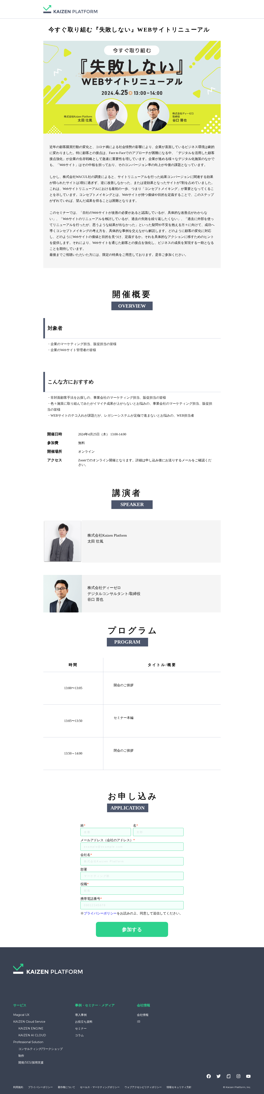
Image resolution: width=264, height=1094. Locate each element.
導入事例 (81, 1015)
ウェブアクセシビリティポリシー (143, 1087)
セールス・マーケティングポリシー (100, 1087)
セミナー (81, 1028)
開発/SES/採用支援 (31, 1062)
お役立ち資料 (83, 1021)
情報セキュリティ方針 (179, 1087)
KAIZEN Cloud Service (29, 1021)
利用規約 (18, 1087)
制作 (21, 1056)
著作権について (66, 1087)
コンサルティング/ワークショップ (40, 1049)
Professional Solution (28, 1042)
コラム (79, 1035)
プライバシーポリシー (100, 913)
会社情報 (142, 1015)
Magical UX (21, 1015)
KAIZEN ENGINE (30, 1028)
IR (138, 1021)
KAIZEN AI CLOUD (32, 1035)
